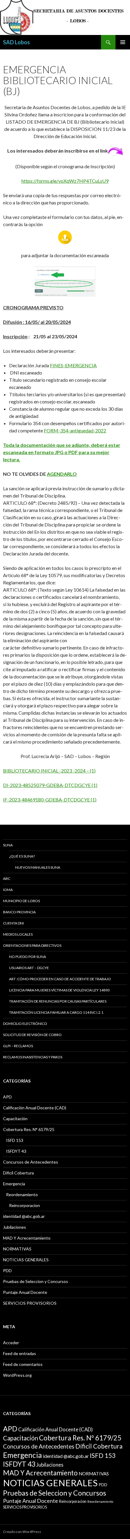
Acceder (11, 1342)
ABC (6, 878)
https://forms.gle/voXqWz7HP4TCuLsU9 (65, 181)
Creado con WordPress (22, 1531)
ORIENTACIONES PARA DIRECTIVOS (32, 945)
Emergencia (14, 1183)
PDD (7, 1270)
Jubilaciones (14, 1227)
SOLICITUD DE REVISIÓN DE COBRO (32, 1034)
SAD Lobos (16, 42)
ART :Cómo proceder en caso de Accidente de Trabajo (60, 979)
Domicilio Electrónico (25, 1023)
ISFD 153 (14, 1140)
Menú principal (122, 42)
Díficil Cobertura (18, 1172)
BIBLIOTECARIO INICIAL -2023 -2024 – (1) (49, 770)
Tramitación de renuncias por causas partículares (57, 1001)
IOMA (8, 889)
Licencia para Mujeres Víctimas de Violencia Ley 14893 (59, 990)
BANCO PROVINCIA (19, 912)
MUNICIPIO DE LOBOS (21, 901)
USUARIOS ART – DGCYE (29, 967)
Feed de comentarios (23, 1364)
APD (7, 1096)
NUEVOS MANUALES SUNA (37, 867)
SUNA (8, 845)
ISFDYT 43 (16, 1151)
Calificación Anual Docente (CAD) (34, 1107)
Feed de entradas (19, 1353)
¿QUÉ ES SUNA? (22, 856)
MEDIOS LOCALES (18, 934)
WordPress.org (17, 1375)
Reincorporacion (24, 1205)
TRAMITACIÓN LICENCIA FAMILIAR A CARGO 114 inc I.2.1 (56, 1012)
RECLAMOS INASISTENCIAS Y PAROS (32, 1057)
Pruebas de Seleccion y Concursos (35, 1281)
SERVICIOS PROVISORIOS (30, 1303)
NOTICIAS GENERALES (26, 1259)
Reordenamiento (22, 1194)
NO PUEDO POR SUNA (27, 956)
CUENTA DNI (13, 923)
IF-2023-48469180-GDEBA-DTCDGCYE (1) (49, 799)
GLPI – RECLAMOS (18, 1046)
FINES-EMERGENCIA (73, 365)
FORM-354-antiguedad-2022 (75, 430)
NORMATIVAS (17, 1248)
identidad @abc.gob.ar (24, 1216)
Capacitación (15, 1118)
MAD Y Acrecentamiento (26, 1237)
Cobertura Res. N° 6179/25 (28, 1129)
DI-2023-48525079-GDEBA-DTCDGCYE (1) (50, 785)
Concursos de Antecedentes (30, 1162)
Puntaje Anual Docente (25, 1292)
